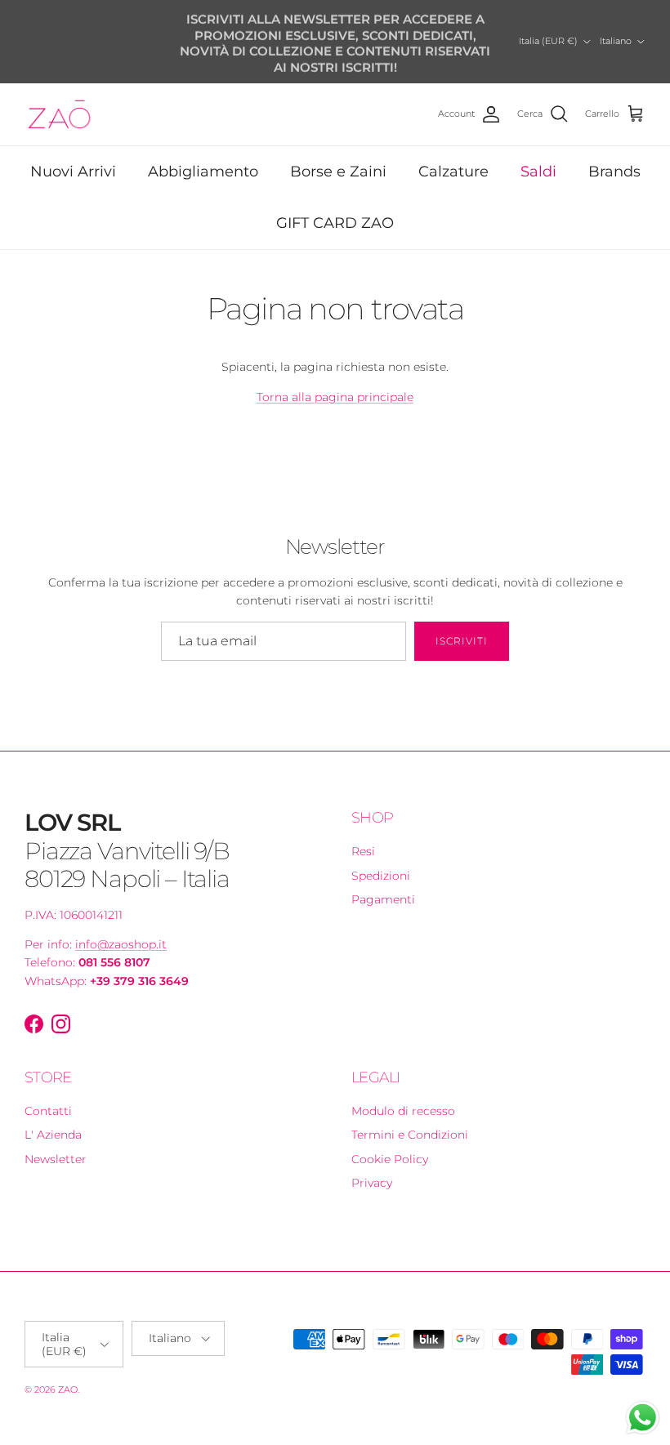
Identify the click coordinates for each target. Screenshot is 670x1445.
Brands (614, 172)
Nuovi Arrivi (73, 172)
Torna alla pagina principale (335, 397)
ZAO (68, 1389)
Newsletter (56, 1159)
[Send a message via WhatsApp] (642, 1417)
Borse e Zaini (338, 172)
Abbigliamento (203, 172)
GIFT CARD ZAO (335, 223)
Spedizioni (380, 875)
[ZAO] (59, 114)
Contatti (48, 1111)
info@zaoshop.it (121, 944)
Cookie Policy (389, 1159)
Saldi (538, 172)
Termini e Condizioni (409, 1134)
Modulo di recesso (403, 1111)
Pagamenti (383, 899)
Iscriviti (462, 641)
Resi (363, 851)
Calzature (453, 172)
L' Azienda (53, 1134)
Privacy (371, 1182)
